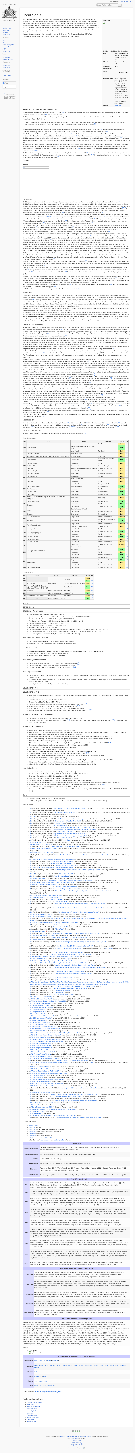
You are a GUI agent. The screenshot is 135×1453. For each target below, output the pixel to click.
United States (38, 1365)
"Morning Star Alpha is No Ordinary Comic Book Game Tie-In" (74, 965)
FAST (49, 1360)
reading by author (59, 1140)
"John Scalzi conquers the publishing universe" (73, 819)
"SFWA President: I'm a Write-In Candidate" (65, 846)
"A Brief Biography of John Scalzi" (66, 812)
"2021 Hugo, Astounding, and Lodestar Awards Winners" (50, 1062)
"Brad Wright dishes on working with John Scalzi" (69, 808)
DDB (49, 1381)
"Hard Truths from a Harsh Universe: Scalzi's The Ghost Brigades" (71, 880)
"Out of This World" (63, 838)
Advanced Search (8, 59)
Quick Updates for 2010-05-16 (41, 844)
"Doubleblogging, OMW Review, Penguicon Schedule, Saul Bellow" (74, 829)
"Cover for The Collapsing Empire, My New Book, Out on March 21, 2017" (75, 1094)
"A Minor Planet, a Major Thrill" (41, 999)
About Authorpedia (8, 45)
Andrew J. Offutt (32, 1409)
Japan (58, 1365)
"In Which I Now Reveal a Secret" (66, 886)
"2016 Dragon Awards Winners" (41, 1048)
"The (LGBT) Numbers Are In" (64, 995)
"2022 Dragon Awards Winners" (41, 1069)
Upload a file (6, 57)
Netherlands (88, 1365)
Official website (33, 1125)
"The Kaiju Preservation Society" (42, 1103)
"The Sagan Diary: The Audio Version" (66, 889)
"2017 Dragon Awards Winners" (41, 1050)
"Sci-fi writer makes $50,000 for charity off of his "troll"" (75, 946)
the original (109, 948)
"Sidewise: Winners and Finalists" (42, 1007)
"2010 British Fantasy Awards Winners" (44, 1086)
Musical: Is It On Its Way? (52, 961)
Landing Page (7, 28)
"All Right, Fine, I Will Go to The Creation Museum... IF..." (69, 937)
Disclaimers (76, 1446)
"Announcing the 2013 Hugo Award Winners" (47, 895)
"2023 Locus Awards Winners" (43, 914)
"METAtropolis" (36, 1113)
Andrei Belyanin (32, 1415)
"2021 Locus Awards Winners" (41, 1067)
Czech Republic (67, 1365)
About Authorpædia (76, 1444)
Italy (35, 1367)
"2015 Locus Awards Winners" (41, 1043)
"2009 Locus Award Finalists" (42, 1018)
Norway (96, 1365)
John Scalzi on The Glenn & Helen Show (41, 1138)
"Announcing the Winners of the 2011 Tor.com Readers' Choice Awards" (55, 956)
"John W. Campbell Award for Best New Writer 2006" (48, 1001)
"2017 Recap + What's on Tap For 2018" (68, 1096)
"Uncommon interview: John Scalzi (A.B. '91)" (76, 827)
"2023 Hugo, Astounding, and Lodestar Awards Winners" (50, 1073)
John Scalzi (32, 1127)
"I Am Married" (59, 992)
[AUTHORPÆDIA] (9, 11)
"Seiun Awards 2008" (38, 1014)
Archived (54, 848)
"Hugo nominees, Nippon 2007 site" (43, 935)
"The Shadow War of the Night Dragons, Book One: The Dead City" (53, 1115)
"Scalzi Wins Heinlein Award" (40, 1092)
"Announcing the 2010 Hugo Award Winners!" (46, 1028)
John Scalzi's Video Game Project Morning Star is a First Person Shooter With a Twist (59, 963)
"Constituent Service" (38, 1111)
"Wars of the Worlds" (66, 874)
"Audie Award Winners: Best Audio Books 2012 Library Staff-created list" (55, 1033)
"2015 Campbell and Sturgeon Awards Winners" (47, 1041)
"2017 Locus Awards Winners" (41, 1054)
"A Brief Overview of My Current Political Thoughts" (70, 988)
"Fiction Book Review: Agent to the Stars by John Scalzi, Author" (52, 867)
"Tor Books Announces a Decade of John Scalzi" (47, 897)
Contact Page (7, 51)
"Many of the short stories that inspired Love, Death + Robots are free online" (79, 903)
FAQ (4, 42)
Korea (106, 1365)
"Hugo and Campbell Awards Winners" (44, 884)
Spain (75, 1365)
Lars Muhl (30, 1413)
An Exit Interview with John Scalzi (42, 853)
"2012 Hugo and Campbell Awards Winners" (46, 1035)
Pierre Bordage (31, 1421)
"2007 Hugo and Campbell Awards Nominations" (47, 1084)
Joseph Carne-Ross (33, 1417)
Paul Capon (30, 1419)
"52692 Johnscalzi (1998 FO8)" (41, 997)
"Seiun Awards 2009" (38, 1020)
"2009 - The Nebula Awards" (42, 1022)
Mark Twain (30, 1404)
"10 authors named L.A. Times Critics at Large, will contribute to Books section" (80, 967)
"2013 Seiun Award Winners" (40, 1037)
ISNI (35, 1360)
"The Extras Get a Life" (59, 825)
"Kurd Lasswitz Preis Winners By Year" (44, 1026)
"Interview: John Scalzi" (62, 876)
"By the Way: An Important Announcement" (68, 948)
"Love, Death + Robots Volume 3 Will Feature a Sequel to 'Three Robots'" (77, 908)
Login (131, 1)
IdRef (36, 1386)
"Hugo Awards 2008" (39, 1011)
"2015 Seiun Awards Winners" (41, 1045)
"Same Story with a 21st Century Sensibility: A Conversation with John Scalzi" (81, 891)
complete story (45, 1140)
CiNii (35, 1372)
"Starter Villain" (36, 1105)
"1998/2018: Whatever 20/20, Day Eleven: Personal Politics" (75, 986)
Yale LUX (51, 1386)
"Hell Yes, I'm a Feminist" (63, 978)
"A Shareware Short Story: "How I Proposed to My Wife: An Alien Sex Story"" (76, 933)
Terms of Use (74, 1438)
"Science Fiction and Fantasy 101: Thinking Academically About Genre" (55, 922)
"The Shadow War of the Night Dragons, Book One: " (72, 954)
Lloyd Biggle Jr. (31, 1411)
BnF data (52, 1365)
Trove (36, 1381)
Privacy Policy (76, 1440)
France (46, 1365)
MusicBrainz (38, 1376)
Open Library (43, 1386)
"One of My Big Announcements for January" (68, 952)
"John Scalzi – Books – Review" (65, 980)
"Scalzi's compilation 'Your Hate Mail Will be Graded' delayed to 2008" (78, 1117)
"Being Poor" (60, 823)
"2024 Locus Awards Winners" (43, 916)
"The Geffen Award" (39, 1009)
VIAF (40, 1360)
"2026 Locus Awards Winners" (41, 1081)
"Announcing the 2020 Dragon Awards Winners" (72, 1060)
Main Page (6, 30)
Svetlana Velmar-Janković (35, 1402)
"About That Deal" (57, 899)
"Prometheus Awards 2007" (40, 1005)
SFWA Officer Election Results (41, 848)
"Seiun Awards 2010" (38, 1031)
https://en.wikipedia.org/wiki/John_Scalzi (48, 1392)
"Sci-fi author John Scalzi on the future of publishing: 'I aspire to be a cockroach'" (81, 855)
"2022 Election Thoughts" (63, 990)
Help (4, 40)
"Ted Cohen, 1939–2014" (65, 831)
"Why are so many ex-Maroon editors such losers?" (70, 834)
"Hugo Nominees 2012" (39, 959)
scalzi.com (118, 105)
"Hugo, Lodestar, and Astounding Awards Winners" (48, 1079)
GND (44, 1360)
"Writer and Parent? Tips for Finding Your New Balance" (73, 973)
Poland (111, 1365)
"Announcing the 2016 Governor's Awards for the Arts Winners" (79, 1088)
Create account (123, 1)
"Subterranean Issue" (38, 931)
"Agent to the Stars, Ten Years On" (62, 861)
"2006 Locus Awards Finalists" (41, 1003)
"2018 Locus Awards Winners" (43, 1056)
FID (44, 1376)
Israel (116, 1365)
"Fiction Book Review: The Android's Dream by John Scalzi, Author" (53, 882)
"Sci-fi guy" (67, 840)
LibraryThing (43, 1381)
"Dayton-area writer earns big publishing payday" (70, 836)
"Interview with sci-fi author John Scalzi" (68, 821)
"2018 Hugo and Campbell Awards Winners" (46, 1058)
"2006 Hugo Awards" (39, 878)
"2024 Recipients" (37, 1077)
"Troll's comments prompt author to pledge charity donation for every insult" (81, 942)
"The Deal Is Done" (61, 901)
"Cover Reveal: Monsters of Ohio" (42, 1107)
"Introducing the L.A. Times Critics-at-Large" (69, 971)
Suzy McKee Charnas (33, 1406)
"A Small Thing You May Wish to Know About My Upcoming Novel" (76, 1100)
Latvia (101, 1365)
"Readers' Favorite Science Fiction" (43, 1052)
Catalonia (123, 1365)
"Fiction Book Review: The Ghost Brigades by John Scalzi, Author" (53, 859)
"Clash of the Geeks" (38, 939)
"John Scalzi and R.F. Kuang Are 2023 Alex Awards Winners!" (78, 912)
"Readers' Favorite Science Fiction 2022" (45, 1071)
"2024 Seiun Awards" (38, 1075)
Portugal (81, 1365)
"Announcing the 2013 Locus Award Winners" (46, 1039)
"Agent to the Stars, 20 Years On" (62, 863)
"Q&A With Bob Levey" (38, 842)
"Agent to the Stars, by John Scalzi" (67, 865)
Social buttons (7, 75)
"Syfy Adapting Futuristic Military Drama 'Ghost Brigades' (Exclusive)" (78, 870)
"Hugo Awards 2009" (41, 1024)
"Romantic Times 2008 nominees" (42, 1016)
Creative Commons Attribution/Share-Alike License (75, 1436)
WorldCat (55, 1360)
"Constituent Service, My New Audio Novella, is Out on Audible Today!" (54, 1109)
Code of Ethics (76, 1442)
